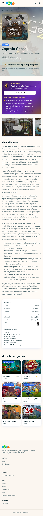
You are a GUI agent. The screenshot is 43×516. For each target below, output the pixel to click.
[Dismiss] (38, 83)
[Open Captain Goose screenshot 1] (17, 127)
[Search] (35, 3)
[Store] (39, 3)
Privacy (4, 484)
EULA (3, 492)
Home (4, 461)
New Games (6, 464)
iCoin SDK (5, 503)
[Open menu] (3, 3)
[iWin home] (10, 3)
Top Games (5, 467)
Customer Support (8, 475)
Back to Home (8, 11)
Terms (4, 487)
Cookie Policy (6, 489)
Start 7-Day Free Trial (20, 93)
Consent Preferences (9, 495)
